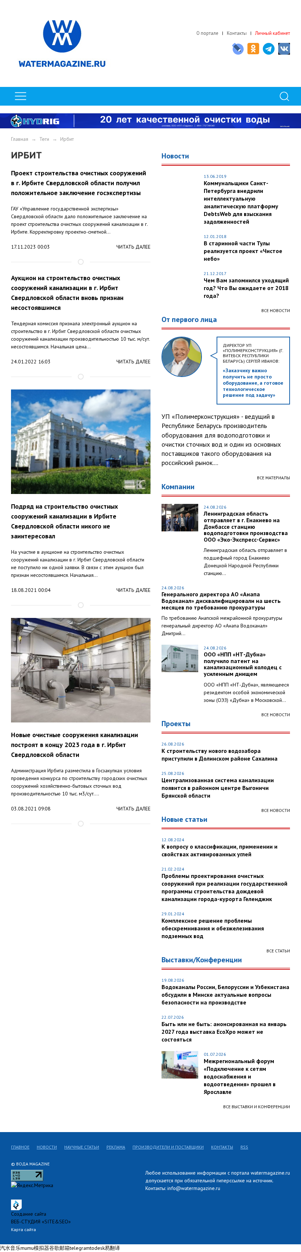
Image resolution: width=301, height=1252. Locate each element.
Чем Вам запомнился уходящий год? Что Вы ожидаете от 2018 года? (246, 288)
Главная (19, 139)
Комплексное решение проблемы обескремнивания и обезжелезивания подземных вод (213, 928)
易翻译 (112, 1248)
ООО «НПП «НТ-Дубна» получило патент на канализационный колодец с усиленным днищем (243, 664)
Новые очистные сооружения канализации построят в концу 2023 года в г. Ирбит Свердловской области (74, 745)
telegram (80, 1248)
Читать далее (133, 247)
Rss (244, 1147)
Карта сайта (23, 1229)
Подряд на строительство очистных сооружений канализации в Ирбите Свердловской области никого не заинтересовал (64, 521)
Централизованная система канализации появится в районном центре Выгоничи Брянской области (218, 787)
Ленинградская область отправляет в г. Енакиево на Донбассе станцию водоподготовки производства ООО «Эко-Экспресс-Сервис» (246, 526)
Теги (44, 139)
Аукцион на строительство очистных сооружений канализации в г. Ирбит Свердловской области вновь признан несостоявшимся (67, 293)
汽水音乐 (10, 1248)
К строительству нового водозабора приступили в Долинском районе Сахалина (220, 754)
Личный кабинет (272, 33)
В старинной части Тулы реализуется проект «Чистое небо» (243, 250)
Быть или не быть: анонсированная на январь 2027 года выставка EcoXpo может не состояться (224, 1031)
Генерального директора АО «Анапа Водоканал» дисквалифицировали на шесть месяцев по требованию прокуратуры (221, 601)
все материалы (273, 477)
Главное (20, 1147)
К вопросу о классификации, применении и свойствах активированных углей (220, 850)
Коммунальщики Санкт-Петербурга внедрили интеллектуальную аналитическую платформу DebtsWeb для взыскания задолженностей (241, 202)
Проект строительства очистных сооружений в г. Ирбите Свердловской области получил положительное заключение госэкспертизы (78, 183)
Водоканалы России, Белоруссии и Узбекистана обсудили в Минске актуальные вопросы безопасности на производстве (225, 994)
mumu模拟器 (35, 1248)
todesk (97, 1248)
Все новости (275, 310)
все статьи (278, 950)
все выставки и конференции (256, 1106)
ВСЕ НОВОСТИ (275, 714)
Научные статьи (81, 1147)
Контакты (237, 33)
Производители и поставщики (168, 1147)
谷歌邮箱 (59, 1248)
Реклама (115, 1147)
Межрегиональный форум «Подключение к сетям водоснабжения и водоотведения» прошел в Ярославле (240, 1076)
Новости (47, 1147)
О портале (207, 33)
